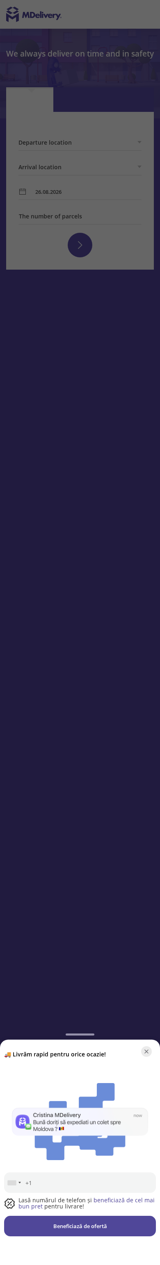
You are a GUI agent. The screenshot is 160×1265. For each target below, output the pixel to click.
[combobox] (14, 1182)
